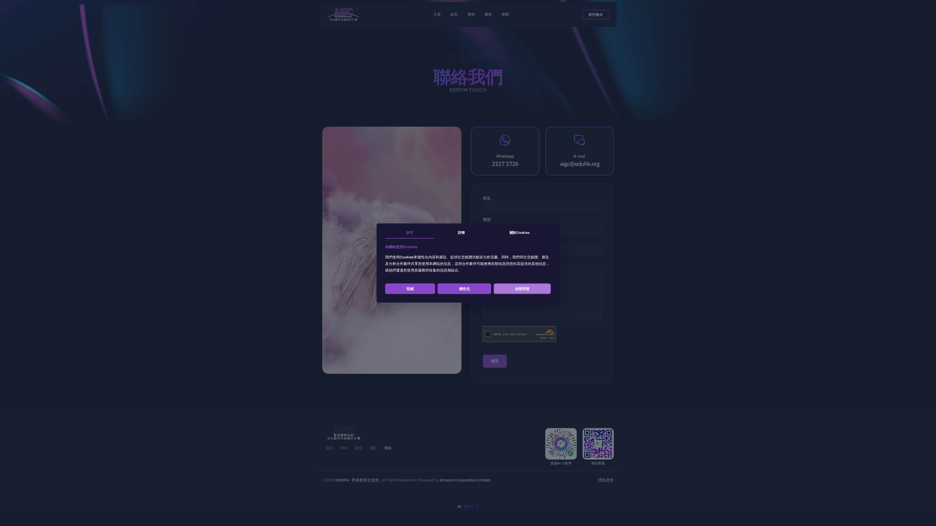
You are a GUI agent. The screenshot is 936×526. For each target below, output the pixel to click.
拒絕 (410, 289)
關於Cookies (520, 233)
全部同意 (522, 289)
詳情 (461, 233)
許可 (409, 233)
